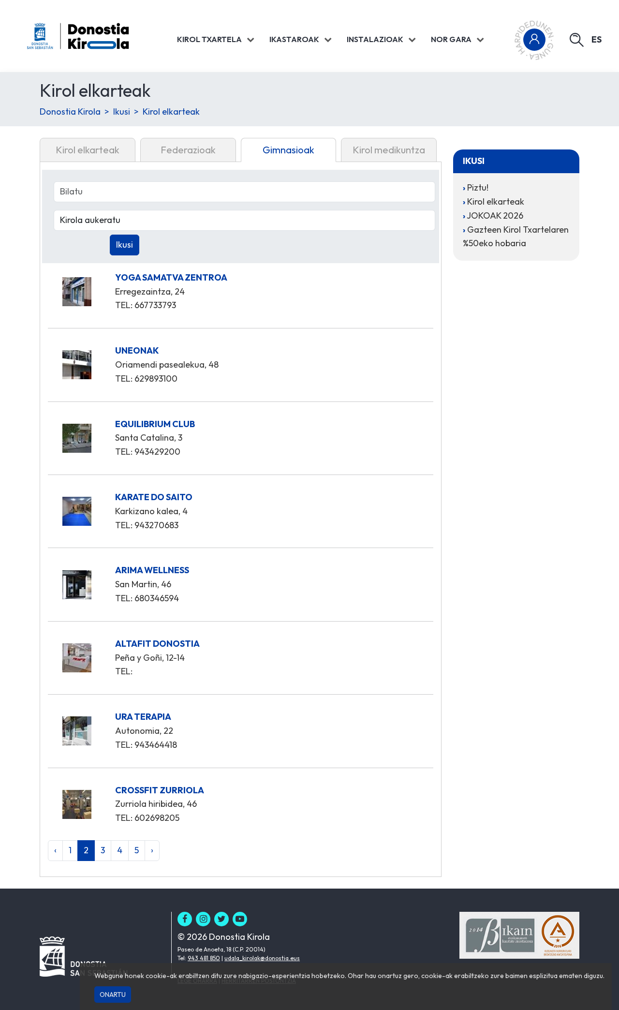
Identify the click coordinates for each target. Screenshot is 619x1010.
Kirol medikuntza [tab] (389, 150)
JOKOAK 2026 (495, 215)
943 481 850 (204, 958)
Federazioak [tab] (188, 150)
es (596, 39)
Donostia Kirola (70, 111)
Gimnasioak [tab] (288, 150)
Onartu (113, 994)
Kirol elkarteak (171, 111)
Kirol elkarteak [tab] (87, 150)
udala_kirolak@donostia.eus (262, 958)
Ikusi (121, 111)
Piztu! (477, 187)
